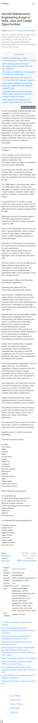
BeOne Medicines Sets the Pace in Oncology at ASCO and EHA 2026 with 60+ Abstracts (17, 66)
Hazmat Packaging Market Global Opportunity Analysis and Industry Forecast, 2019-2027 (18, 630)
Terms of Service (16, 704)
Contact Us (14, 712)
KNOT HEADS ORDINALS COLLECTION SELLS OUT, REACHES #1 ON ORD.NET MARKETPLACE (17, 85)
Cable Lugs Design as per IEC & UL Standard (19, 658)
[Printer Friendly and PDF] (27, 560)
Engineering (25, 586)
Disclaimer (25, 553)
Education (16, 586)
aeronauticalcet (29, 31)
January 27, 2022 (14, 31)
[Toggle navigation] (33, 4)
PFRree (5, 3)
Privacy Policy (15, 700)
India (14, 583)
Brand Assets (15, 708)
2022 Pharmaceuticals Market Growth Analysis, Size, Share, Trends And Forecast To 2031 (19, 669)
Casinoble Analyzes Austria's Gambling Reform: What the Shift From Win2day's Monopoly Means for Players (17, 94)
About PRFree (15, 696)
